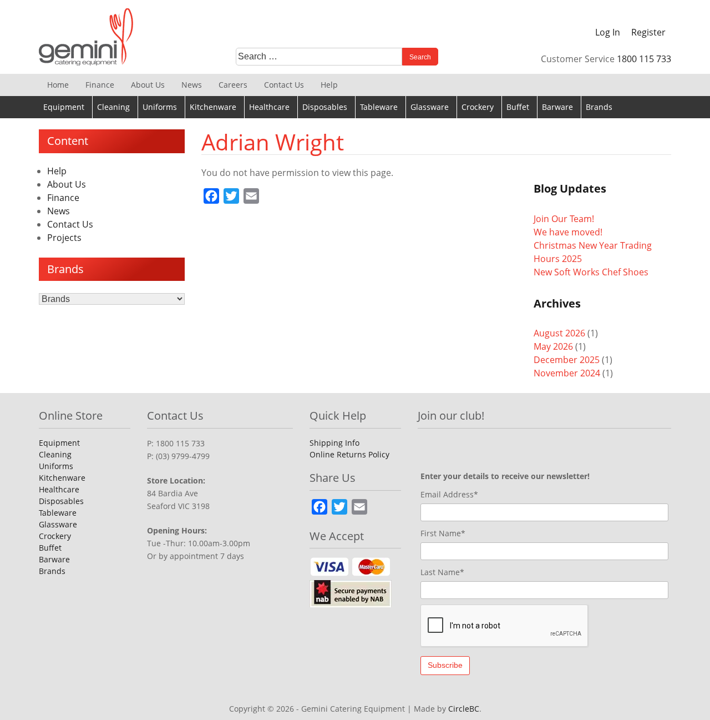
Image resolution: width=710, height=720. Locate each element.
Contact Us (284, 84)
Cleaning (113, 107)
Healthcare (269, 107)
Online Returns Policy (349, 454)
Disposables (324, 107)
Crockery (478, 107)
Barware (557, 107)
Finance (99, 84)
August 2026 (559, 333)
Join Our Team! (564, 219)
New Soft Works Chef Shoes (591, 272)
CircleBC (463, 708)
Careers (233, 84)
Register (648, 32)
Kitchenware (213, 107)
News (191, 84)
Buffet (517, 107)
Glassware (429, 107)
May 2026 (553, 346)
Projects (64, 237)
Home (58, 84)
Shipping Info (334, 442)
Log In (607, 32)
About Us (148, 84)
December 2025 (567, 360)
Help (329, 84)
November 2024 (567, 373)
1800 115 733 (644, 59)
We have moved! (568, 232)
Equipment (63, 107)
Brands (599, 107)
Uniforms (160, 107)
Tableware (379, 107)
